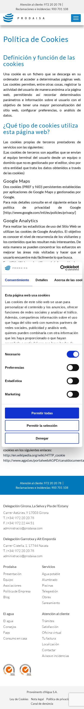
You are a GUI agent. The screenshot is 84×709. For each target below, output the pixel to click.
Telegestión (50, 591)
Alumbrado (49, 580)
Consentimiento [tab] (17, 280)
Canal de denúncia (42, 703)
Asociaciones (12, 585)
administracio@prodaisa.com (22, 528)
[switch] (73, 367)
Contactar (49, 650)
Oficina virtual (51, 632)
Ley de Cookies (19, 699)
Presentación (12, 574)
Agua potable (51, 574)
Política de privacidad (59, 699)
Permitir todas (42, 413)
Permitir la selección (42, 425)
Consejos (9, 627)
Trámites (48, 621)
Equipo (8, 580)
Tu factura (49, 638)
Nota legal (37, 699)
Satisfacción (50, 627)
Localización (50, 644)
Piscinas (47, 585)
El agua (8, 621)
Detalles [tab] (42, 280)
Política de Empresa (16, 591)
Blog (6, 597)
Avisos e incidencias (55, 656)
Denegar (42, 438)
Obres (46, 597)
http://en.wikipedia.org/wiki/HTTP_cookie (34, 455)
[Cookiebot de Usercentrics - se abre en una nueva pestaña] (60, 268)
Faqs (6, 632)
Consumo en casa (15, 638)
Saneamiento (51, 603)
